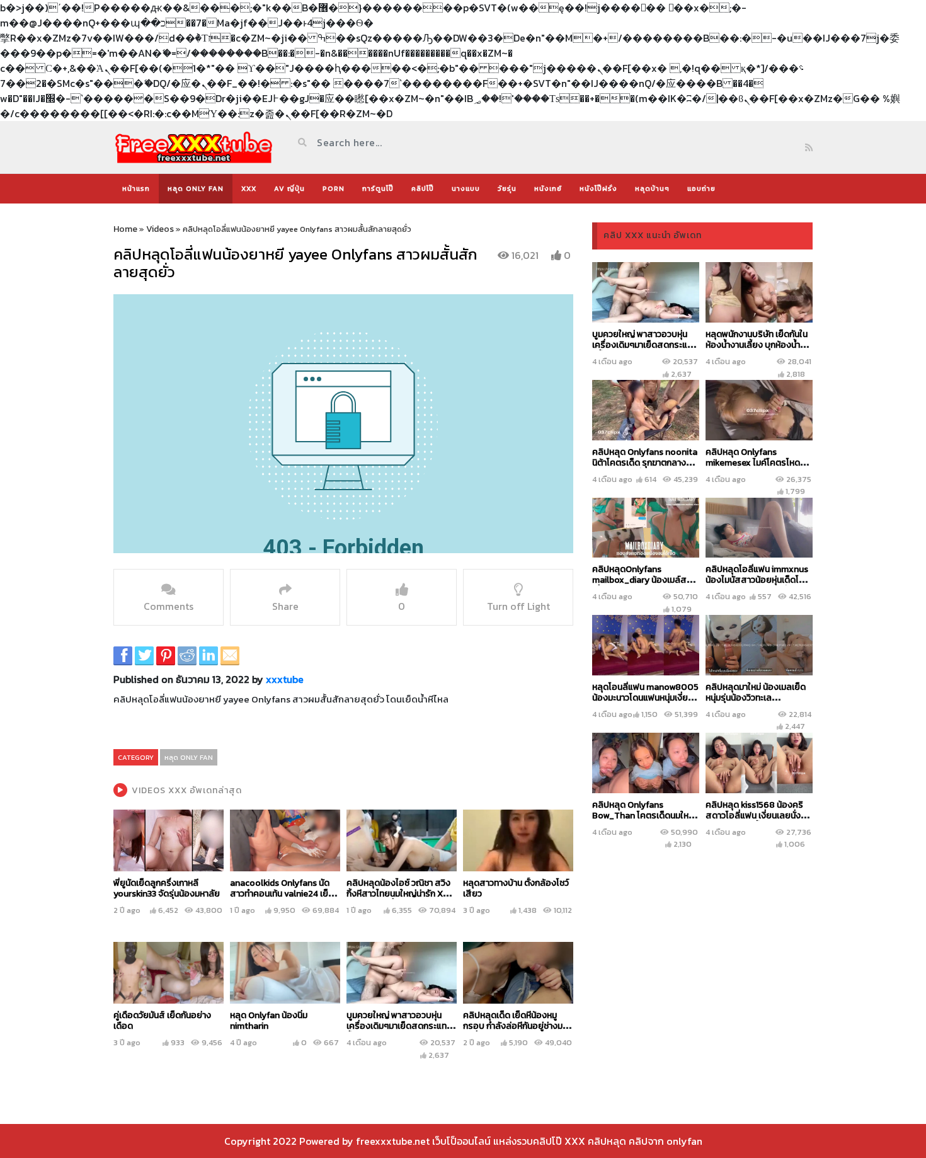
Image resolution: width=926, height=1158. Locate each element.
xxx (248, 188)
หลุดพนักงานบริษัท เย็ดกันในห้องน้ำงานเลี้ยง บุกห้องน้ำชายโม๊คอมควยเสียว (757, 345)
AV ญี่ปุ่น (289, 188)
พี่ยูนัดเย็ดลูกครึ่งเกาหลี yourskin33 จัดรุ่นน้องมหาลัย (166, 888)
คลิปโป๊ (422, 188)
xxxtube (285, 679)
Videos (160, 229)
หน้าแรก (136, 188)
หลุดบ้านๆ (652, 188)
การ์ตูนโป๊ (378, 188)
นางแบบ (466, 188)
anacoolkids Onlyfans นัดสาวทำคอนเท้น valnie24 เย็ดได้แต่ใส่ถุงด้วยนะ (282, 893)
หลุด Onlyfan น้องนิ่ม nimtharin (268, 1021)
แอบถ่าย (701, 188)
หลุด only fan (196, 188)
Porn (334, 188)
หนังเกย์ (548, 188)
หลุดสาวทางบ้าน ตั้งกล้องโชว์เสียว (516, 888)
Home (125, 229)
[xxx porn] (193, 147)
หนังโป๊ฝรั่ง (598, 188)
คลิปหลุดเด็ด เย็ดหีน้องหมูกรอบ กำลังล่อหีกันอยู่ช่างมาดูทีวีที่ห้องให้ (517, 1026)
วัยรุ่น (507, 188)
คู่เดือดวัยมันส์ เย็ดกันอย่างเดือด (162, 1021)
